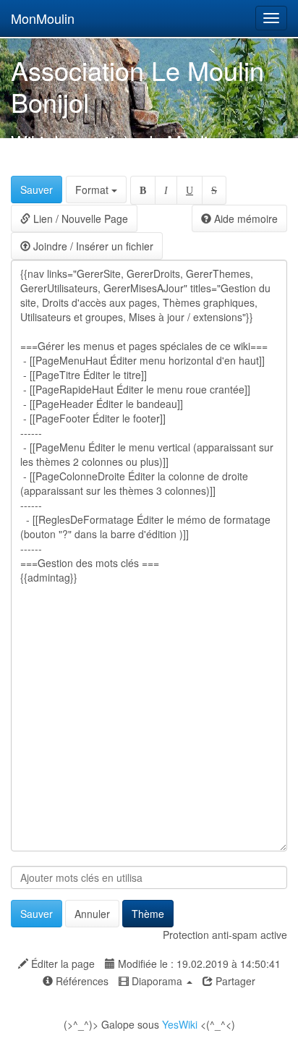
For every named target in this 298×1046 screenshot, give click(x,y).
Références (80, 981)
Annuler (92, 913)
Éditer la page (61, 963)
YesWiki (179, 1024)
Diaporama (157, 981)
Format (93, 189)
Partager (234, 981)
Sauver (36, 189)
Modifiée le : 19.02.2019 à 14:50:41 (198, 963)
